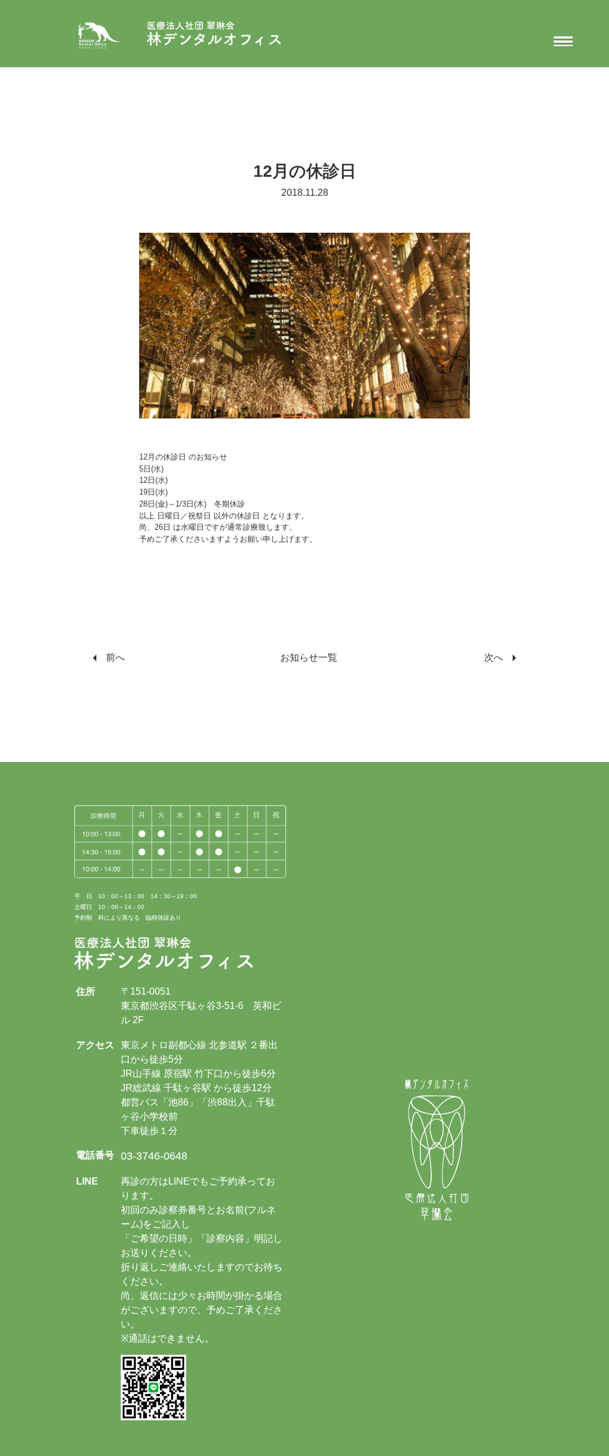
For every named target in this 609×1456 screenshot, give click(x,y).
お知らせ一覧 (308, 657)
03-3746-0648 (154, 1156)
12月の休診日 (304, 171)
